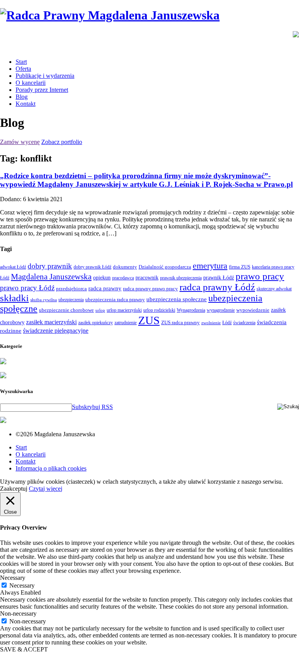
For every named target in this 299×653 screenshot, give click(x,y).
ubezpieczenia (71, 299)
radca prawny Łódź (217, 287)
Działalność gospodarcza (165, 267)
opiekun (102, 278)
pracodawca (123, 278)
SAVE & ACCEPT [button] (24, 649)
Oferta (23, 68)
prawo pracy (260, 276)
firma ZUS (239, 267)
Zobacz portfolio (61, 142)
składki (14, 298)
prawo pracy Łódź (27, 288)
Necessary (22, 585)
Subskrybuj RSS (92, 407)
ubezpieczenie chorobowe (66, 310)
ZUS (149, 320)
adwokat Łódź (13, 267)
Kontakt (25, 103)
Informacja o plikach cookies (51, 468)
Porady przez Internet (42, 89)
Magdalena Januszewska (51, 276)
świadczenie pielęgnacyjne (55, 330)
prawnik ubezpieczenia (181, 278)
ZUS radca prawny (180, 322)
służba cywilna (43, 300)
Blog (22, 96)
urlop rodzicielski (159, 310)
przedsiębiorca (71, 288)
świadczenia (244, 322)
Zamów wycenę (20, 142)
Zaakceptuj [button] (13, 488)
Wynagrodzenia (191, 310)
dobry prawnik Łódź (92, 267)
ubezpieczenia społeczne (176, 299)
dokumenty (125, 267)
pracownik (146, 277)
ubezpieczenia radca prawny (115, 299)
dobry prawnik (50, 266)
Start (21, 61)
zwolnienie (211, 323)
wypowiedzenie (252, 310)
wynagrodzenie (221, 310)
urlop (100, 310)
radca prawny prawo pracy (150, 288)
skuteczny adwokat (274, 288)
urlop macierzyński (124, 310)
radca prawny (104, 288)
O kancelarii (31, 82)
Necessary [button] (12, 577)
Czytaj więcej (45, 488)
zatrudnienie (125, 322)
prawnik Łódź (218, 278)
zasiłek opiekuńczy (95, 322)
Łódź (227, 322)
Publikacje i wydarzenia (45, 75)
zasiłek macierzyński (51, 322)
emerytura (210, 265)
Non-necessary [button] (18, 613)
